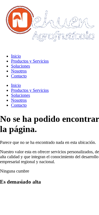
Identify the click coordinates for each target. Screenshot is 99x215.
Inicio (16, 56)
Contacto (19, 76)
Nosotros (19, 71)
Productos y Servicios (30, 61)
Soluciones (20, 66)
